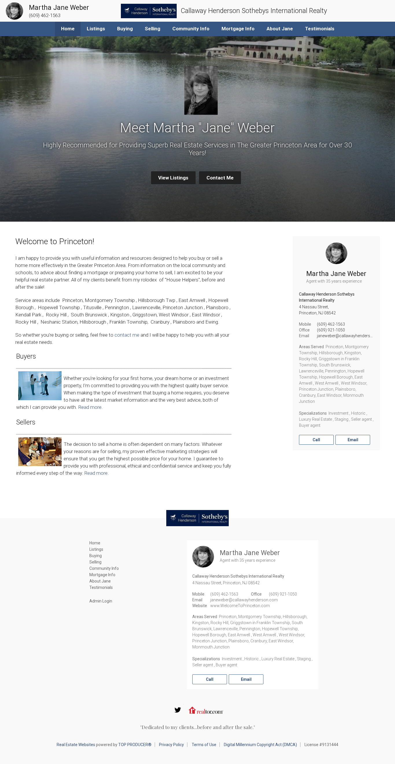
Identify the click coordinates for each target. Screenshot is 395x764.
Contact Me (220, 178)
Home (68, 28)
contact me (127, 335)
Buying (125, 28)
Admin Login (100, 601)
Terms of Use (204, 744)
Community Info (190, 28)
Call (316, 439)
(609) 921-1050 (331, 330)
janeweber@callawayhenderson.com (351, 335)
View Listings (173, 178)
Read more (89, 407)
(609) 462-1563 (331, 324)
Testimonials (319, 28)
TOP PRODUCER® (135, 744)
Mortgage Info (238, 28)
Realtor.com (206, 710)
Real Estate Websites (76, 744)
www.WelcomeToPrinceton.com (240, 605)
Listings (96, 28)
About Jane (280, 28)
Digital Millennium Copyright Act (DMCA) (260, 744)
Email (353, 439)
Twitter (178, 710)
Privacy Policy (171, 744)
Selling (152, 28)
